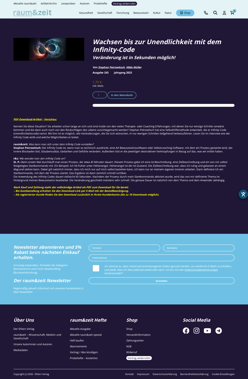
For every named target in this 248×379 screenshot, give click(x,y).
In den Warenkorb (122, 95)
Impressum (143, 374)
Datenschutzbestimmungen (201, 269)
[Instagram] (196, 330)
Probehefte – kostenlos (84, 358)
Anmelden (161, 281)
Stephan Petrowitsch (111, 67)
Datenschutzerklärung (165, 374)
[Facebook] (186, 330)
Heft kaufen (77, 340)
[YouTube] (207, 330)
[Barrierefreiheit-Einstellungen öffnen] (243, 194)
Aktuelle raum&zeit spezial (86, 334)
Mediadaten (20, 350)
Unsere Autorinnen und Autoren (32, 344)
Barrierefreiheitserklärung (194, 374)
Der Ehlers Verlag (23, 329)
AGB (128, 346)
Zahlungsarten (135, 340)
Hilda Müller (134, 67)
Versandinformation (138, 334)
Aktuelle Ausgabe (80, 329)
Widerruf (131, 352)
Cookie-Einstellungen (223, 374)
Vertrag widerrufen (139, 358)
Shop (129, 329)
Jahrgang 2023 (123, 72)
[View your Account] (224, 13)
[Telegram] (218, 330)
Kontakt (129, 374)
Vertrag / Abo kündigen (84, 352)
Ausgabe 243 (100, 72)
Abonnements (78, 346)
